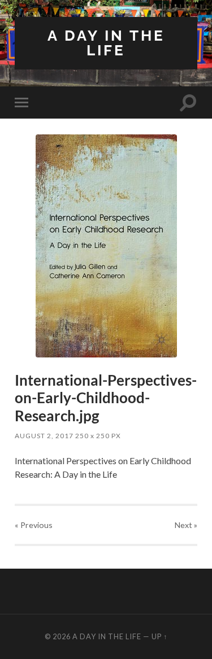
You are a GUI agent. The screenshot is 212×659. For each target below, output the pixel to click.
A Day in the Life (106, 43)
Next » (186, 525)
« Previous (34, 525)
